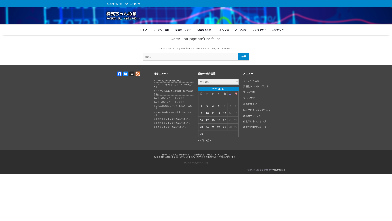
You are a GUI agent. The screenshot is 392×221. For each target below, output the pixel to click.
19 (218, 120)
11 (213, 113)
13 (224, 113)
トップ (143, 29)
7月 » (208, 140)
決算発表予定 (204, 29)
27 (224, 127)
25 (213, 127)
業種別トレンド (183, 29)
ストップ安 (241, 29)
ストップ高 (223, 29)
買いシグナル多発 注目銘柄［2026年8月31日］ (174, 86)
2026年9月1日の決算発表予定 (167, 80)
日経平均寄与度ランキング (257, 109)
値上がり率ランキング (254, 121)
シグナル (276, 29)
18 (213, 120)
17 (207, 120)
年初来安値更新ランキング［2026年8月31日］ (174, 113)
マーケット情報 (161, 29)
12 (218, 113)
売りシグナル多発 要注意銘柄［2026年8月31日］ (174, 92)
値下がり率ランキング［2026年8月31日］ (173, 122)
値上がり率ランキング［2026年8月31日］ (173, 118)
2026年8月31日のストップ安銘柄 (169, 101)
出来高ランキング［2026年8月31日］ (171, 126)
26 (218, 127)
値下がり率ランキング (254, 127)
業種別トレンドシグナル (255, 86)
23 (201, 127)
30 (201, 133)
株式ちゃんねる (121, 13)
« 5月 (201, 140)
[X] (132, 75)
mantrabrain (279, 169)
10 (207, 113)
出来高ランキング (252, 115)
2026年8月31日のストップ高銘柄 (169, 97)
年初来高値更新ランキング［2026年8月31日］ (174, 107)
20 (224, 120)
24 (207, 127)
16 (201, 120)
